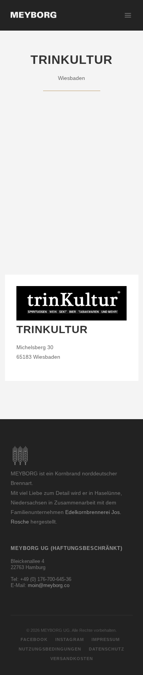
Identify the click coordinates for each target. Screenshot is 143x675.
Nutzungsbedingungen (50, 649)
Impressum (106, 639)
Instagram (69, 639)
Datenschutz (106, 649)
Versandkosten (71, 658)
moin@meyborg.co (48, 585)
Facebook (34, 639)
